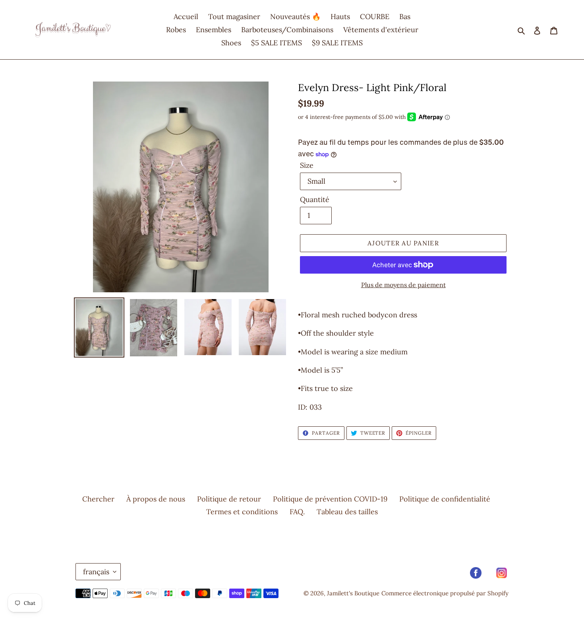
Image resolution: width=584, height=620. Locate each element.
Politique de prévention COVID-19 (330, 498)
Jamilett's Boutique (353, 593)
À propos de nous (155, 498)
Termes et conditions (242, 511)
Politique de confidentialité (444, 498)
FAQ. (297, 511)
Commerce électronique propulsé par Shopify (445, 593)
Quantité (314, 199)
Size (306, 165)
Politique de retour (229, 498)
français (96, 571)
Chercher (98, 498)
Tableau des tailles (347, 511)
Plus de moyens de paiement (403, 285)
